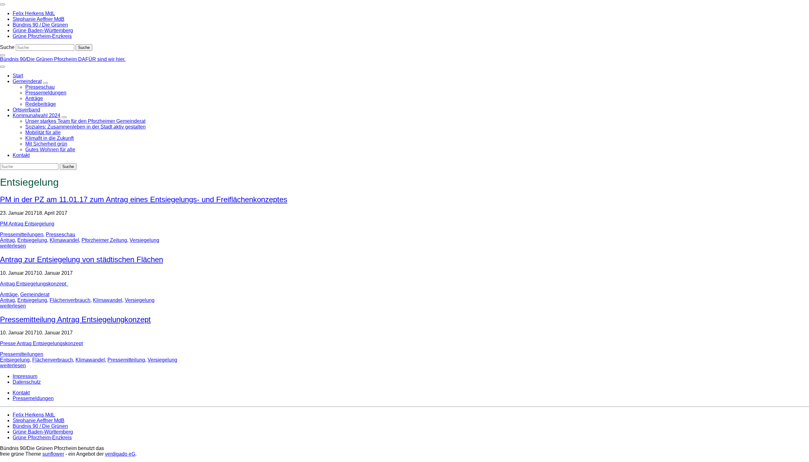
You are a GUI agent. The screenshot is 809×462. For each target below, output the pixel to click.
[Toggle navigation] (2, 4)
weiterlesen (13, 246)
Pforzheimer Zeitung (104, 240)
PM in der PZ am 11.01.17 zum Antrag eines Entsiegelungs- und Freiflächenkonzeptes (143, 199)
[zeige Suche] (2, 55)
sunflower (53, 454)
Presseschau (60, 234)
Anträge (9, 294)
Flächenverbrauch (70, 300)
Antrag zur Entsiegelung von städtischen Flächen (81, 259)
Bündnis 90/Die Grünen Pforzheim (39, 59)
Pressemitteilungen (21, 234)
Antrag (7, 240)
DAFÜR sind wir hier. (101, 59)
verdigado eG (120, 454)
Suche (7, 47)
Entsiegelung (32, 240)
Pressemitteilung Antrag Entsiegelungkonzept (75, 319)
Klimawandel (64, 240)
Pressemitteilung (126, 360)
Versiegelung (144, 240)
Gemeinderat (34, 294)
